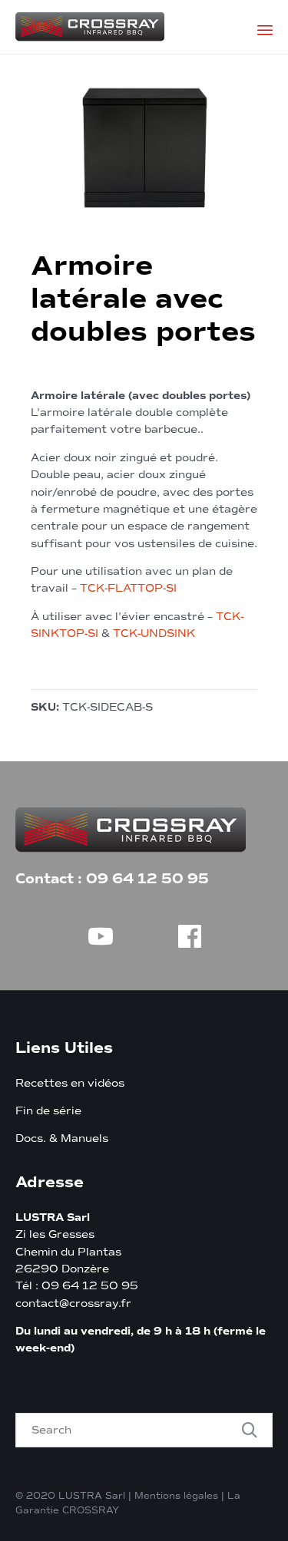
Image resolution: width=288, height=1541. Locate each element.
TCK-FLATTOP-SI (128, 588)
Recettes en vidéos (69, 1083)
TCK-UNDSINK (154, 633)
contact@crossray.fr (73, 1303)
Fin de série (48, 1110)
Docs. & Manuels (61, 1138)
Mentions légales (176, 1495)
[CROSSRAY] (89, 26)
